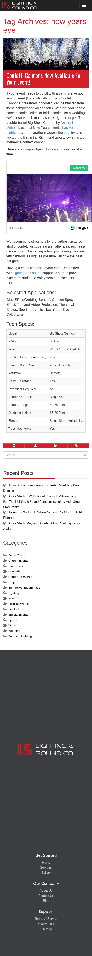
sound (37, 273)
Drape (12, 582)
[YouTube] (50, 944)
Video (12, 625)
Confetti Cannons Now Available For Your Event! (44, 78)
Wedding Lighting (20, 636)
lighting (19, 273)
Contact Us (46, 896)
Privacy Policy (46, 924)
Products (14, 609)
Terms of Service (46, 919)
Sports (12, 620)
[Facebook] (42, 944)
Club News (15, 566)
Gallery (46, 873)
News (12, 598)
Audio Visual (16, 555)
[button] (35, 445)
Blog (46, 901)
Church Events (18, 560)
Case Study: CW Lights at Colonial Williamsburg (42, 496)
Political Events (18, 603)
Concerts (14, 571)
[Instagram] (46, 944)
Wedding (14, 630)
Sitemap (46, 929)
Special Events (18, 614)
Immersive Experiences (24, 587)
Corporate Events (20, 576)
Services (46, 867)
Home (46, 862)
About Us (46, 891)
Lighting (13, 593)
